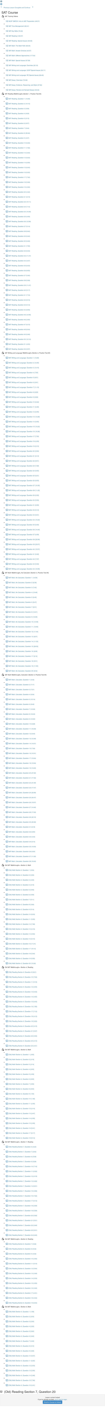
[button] (1, 2)
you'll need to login (61, 1399)
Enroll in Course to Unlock (52, 1402)
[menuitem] (1, 5)
